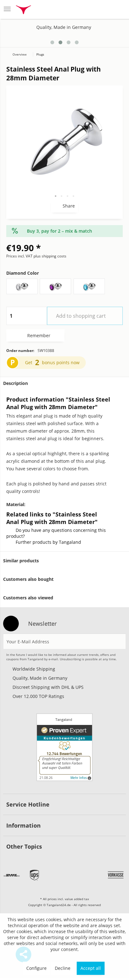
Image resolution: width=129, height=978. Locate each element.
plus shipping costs (50, 256)
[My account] (103, 9)
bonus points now (61, 362)
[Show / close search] (71, 9)
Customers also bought (28, 579)
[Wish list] (87, 9)
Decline (62, 968)
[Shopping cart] (118, 9)
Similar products (21, 561)
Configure (36, 968)
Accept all (90, 968)
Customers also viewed (28, 598)
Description (15, 383)
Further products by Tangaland (48, 542)
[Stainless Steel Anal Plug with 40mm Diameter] (111, 40)
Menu (9, 9)
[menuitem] (9, 9)
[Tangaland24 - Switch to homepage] (23, 10)
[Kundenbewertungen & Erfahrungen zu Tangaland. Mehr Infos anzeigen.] (64, 747)
